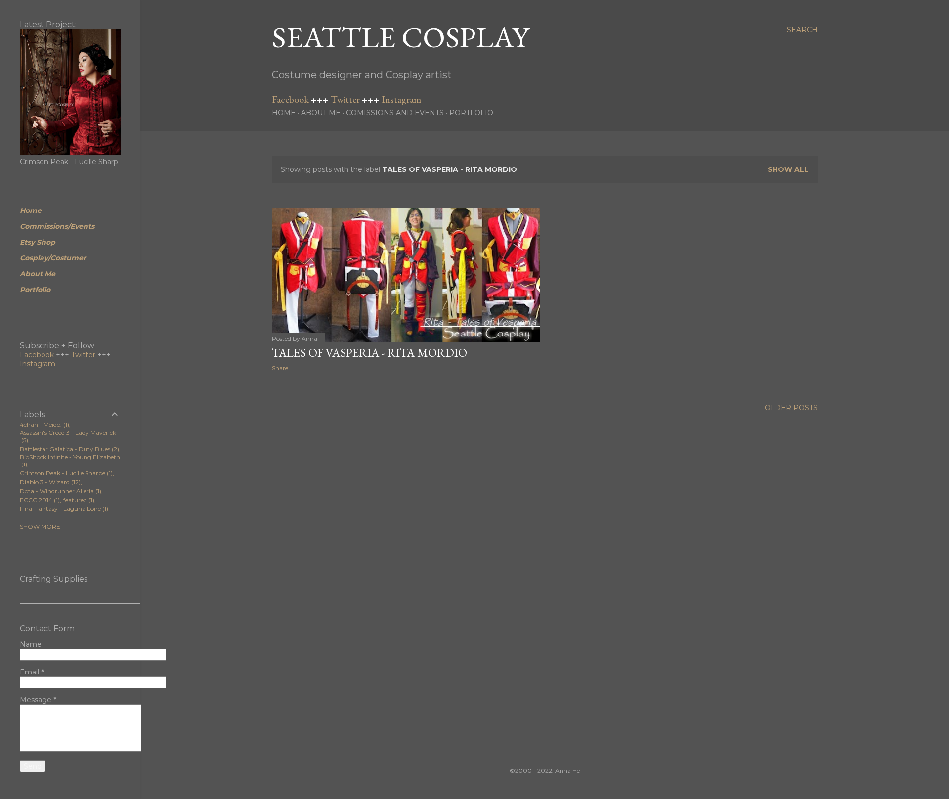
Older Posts (791, 407)
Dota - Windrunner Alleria (59, 491)
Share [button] (280, 368)
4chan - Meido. (43, 424)
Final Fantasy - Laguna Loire (63, 508)
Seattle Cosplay (400, 37)
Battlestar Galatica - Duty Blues (68, 449)
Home (284, 112)
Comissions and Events (395, 112)
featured (77, 500)
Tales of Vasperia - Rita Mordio (369, 352)
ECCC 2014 (39, 500)
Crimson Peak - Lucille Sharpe (65, 473)
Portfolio (471, 112)
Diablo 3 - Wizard (49, 482)
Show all (788, 169)
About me (321, 112)
